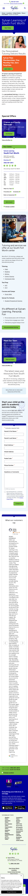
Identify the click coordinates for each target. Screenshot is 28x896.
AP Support (19, 827)
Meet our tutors (10, 359)
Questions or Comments (11, 472)
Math (6, 269)
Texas (23, 13)
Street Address (9, 451)
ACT (6, 288)
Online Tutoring (9, 276)
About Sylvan (14, 873)
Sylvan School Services (14, 872)
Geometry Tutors (7, 821)
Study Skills (8, 294)
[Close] (21, 875)
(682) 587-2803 (8, 162)
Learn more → (8, 69)
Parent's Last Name (10, 438)
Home (3, 13)
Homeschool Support (19, 831)
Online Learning (18, 834)
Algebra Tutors (7, 818)
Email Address (9, 445)
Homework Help (10, 279)
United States (16, 13)
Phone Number (9, 465)
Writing (7, 274)
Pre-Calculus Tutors (8, 824)
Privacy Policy (10, 889)
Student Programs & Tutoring (13, 301)
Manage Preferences (11, 892)
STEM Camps (19, 840)
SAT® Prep (19, 824)
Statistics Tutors (7, 830)
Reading (7, 272)
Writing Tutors (18, 821)
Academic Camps (19, 837)
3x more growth (15, 100)
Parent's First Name (11, 431)
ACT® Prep (19, 825)
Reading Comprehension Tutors (9, 835)
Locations (9, 13)
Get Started (9, 133)
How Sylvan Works (14, 868)
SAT (6, 285)
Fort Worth (5, 14)
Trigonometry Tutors (8, 827)
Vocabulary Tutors (19, 818)
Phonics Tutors (7, 838)
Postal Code (8, 458)
